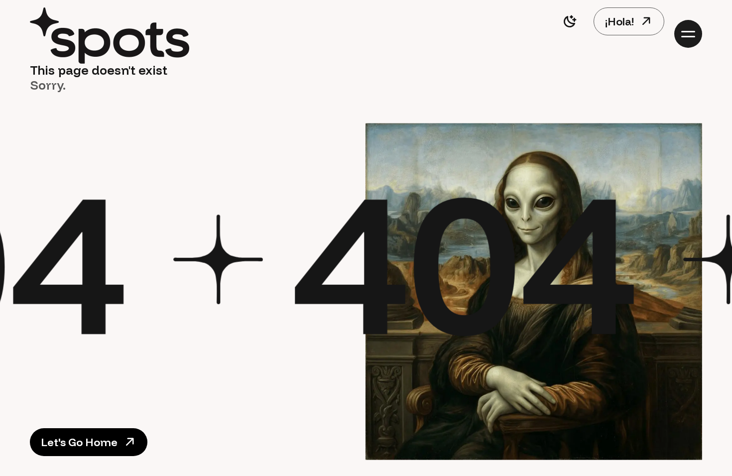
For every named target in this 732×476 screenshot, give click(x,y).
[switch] (570, 21)
